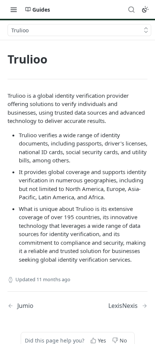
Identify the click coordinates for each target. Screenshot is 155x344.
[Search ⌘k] (131, 9)
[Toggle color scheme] (145, 9)
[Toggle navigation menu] (14, 9)
